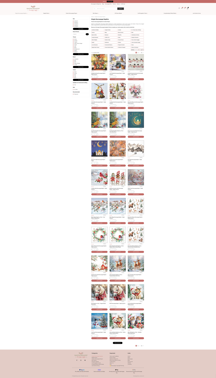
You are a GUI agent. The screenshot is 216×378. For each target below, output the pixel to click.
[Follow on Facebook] (76, 360)
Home (92, 16)
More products (118, 342)
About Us (112, 362)
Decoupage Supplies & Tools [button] (105, 27)
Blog (103, 3)
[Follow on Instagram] (80, 360)
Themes (114, 3)
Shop (129, 357)
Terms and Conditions (114, 356)
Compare (130, 364)
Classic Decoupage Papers (71, 13)
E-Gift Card (123, 3)
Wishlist (129, 362)
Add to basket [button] (99, 79)
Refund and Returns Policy (115, 360)
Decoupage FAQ (108, 3)
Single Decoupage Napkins (20, 13)
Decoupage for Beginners (96, 3)
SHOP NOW (109, 1)
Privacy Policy (113, 357)
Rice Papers (95, 13)
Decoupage (130, 358)
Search (120, 8)
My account (130, 361)
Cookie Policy (112, 361)
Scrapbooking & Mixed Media (170, 13)
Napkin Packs (46, 13)
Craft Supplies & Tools (142, 13)
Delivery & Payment (114, 358)
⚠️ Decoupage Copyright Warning (117, 365)
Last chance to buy (197, 13)
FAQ (110, 364)
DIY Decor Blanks (118, 13)
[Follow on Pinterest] (85, 360)
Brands (118, 3)
